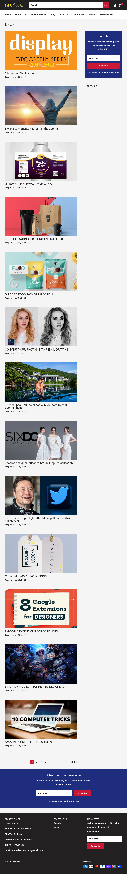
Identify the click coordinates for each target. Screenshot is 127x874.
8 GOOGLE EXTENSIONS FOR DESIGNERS (31, 631)
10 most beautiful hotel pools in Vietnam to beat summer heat (36, 406)
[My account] (115, 5)
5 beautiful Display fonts (20, 73)
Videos (92, 14)
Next (73, 762)
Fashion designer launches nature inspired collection (39, 463)
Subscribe (103, 65)
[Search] (106, 5)
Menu (57, 827)
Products (19, 14)
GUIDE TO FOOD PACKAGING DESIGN (29, 294)
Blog (53, 14)
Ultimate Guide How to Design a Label (29, 184)
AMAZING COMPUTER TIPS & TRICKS (29, 742)
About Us (63, 14)
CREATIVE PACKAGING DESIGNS (26, 576)
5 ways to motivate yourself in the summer (32, 128)
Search (57, 823)
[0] (120, 5)
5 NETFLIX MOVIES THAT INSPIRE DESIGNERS (34, 686)
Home (8, 14)
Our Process (78, 14)
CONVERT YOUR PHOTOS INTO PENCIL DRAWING (36, 349)
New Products (106, 14)
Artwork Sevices (38, 14)
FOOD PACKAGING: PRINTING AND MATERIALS (35, 239)
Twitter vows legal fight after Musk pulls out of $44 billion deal (37, 519)
